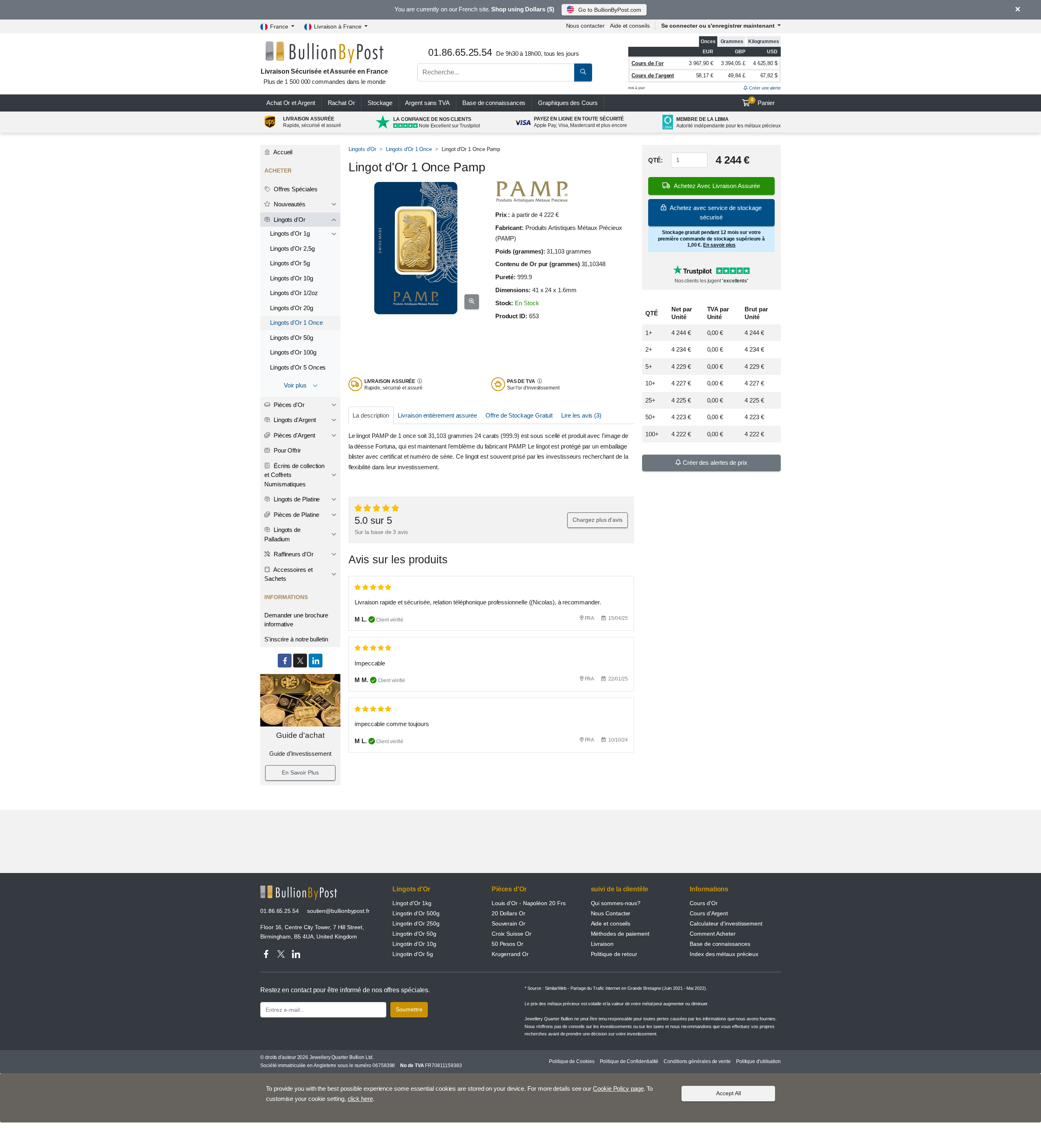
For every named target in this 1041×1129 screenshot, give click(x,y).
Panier (763, 101)
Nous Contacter (611, 913)
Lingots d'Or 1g (290, 233)
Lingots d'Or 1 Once (409, 149)
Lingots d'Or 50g (291, 337)
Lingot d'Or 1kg (411, 903)
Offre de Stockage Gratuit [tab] (519, 415)
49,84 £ (736, 75)
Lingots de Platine (296, 499)
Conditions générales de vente (697, 1061)
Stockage (380, 102)
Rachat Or (341, 102)
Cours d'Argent (709, 913)
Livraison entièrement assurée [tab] (437, 415)
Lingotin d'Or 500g (416, 913)
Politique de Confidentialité (629, 1061)
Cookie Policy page (618, 1088)
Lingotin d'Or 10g (414, 944)
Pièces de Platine (295, 514)
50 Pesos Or (507, 944)
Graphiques (567, 102)
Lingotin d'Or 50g (414, 933)
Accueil (282, 152)
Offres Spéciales (295, 189)
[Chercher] (583, 72)
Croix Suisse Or (511, 933)
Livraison (602, 944)
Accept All (728, 1093)
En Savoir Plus (300, 772)
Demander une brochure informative (296, 620)
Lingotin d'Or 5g (412, 954)
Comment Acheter (713, 933)
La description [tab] (371, 415)
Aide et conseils (630, 25)
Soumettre (409, 1009)
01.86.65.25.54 (279, 911)
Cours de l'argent (653, 75)
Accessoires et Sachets (288, 574)
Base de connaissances (493, 102)
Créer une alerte (764, 87)
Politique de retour (614, 954)
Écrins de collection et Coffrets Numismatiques (294, 475)
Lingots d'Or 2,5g (292, 248)
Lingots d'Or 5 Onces (298, 367)
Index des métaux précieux (724, 954)
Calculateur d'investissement (726, 923)
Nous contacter (585, 25)
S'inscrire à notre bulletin (296, 639)
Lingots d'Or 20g (291, 307)
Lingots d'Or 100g (293, 352)
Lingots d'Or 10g (291, 278)
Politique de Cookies (571, 1061)
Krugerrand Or (510, 954)
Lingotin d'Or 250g (416, 923)
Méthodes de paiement (620, 933)
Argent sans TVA (427, 102)
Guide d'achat (300, 735)
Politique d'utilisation (758, 1061)
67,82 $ (768, 75)
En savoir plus (719, 245)
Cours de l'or (648, 63)
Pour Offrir (286, 450)
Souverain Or (508, 923)
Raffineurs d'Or (293, 554)
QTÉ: (655, 160)
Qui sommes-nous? (616, 903)
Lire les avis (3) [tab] (581, 415)
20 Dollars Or (508, 913)
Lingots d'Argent (294, 419)
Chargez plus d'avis (597, 519)
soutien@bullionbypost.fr (338, 911)
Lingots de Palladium (282, 534)
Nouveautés (288, 204)
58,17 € (704, 75)
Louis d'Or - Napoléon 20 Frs (529, 903)
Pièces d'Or (288, 404)
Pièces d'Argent (293, 435)
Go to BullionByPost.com (609, 10)
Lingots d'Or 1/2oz (294, 292)
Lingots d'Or (362, 149)
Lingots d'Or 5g (290, 263)
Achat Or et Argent (290, 102)
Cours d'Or (703, 903)
